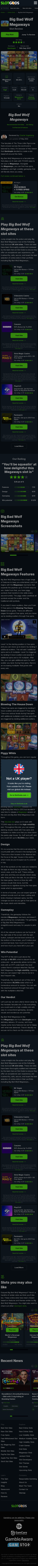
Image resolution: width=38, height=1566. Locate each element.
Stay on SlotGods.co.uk (19, 803)
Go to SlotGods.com (18, 795)
